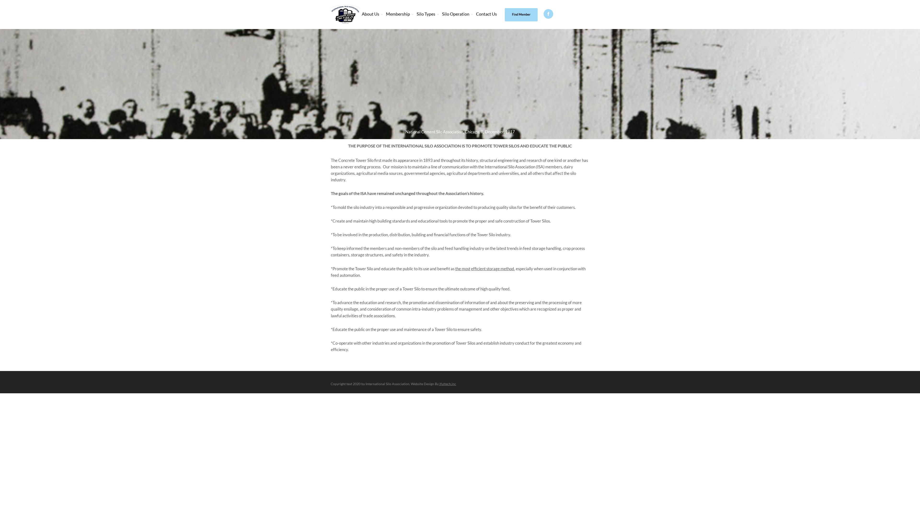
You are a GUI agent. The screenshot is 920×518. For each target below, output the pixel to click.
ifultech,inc (447, 384)
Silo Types (426, 14)
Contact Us (486, 14)
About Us (370, 14)
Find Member (521, 14)
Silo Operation (455, 14)
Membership (398, 14)
